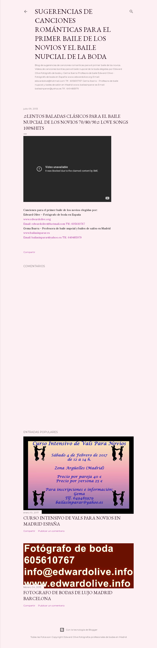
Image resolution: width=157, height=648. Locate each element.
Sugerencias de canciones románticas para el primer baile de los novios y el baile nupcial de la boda (73, 34)
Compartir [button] (29, 252)
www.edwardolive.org (37, 219)
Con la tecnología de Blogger (81, 629)
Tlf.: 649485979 (72, 237)
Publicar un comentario (51, 530)
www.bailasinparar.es (36, 233)
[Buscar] (131, 10)
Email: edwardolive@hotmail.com (44, 224)
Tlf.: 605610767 (75, 224)
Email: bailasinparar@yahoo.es (42, 237)
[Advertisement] (78, 394)
